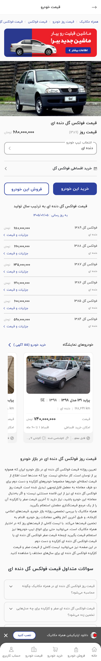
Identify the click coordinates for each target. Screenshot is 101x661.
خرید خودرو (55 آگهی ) (29, 345)
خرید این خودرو (75, 189)
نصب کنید (24, 635)
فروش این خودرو (26, 189)
